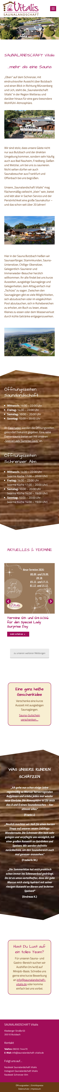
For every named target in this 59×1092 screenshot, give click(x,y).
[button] (8, 601)
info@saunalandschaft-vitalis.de (31, 982)
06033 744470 (20, 1049)
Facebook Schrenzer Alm (16, 1074)
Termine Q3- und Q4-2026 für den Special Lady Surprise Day (28, 622)
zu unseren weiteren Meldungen (29, 653)
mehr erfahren (16, 634)
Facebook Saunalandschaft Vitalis (20, 1067)
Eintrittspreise (37, 1085)
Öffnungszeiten (22, 1085)
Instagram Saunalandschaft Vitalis (21, 1071)
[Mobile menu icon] (53, 8)
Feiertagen (14, 428)
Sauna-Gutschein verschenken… (29, 717)
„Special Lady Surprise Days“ (21, 440)
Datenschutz (23, 1088)
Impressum (36, 1088)
